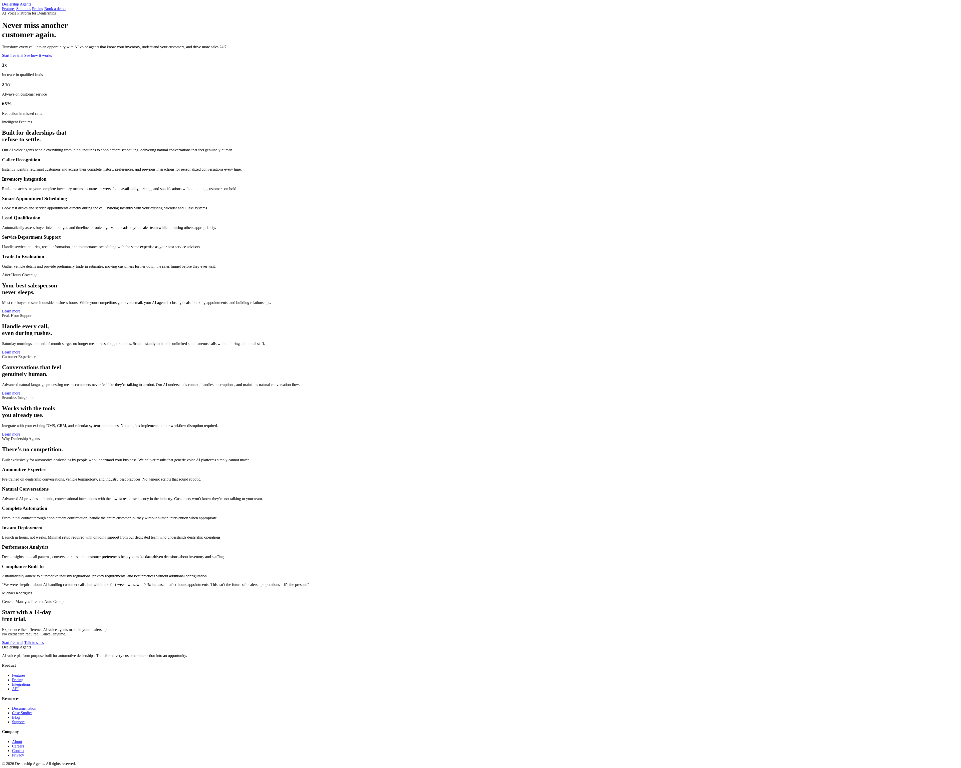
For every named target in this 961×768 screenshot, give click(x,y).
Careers (18, 746)
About (17, 741)
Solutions (23, 9)
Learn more (11, 311)
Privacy (18, 755)
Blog (16, 717)
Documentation (24, 708)
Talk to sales (34, 642)
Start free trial (12, 55)
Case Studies (22, 713)
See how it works (38, 55)
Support (18, 722)
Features (8, 9)
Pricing (37, 9)
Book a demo (55, 9)
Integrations (21, 684)
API (15, 689)
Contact (18, 750)
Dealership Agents (16, 4)
